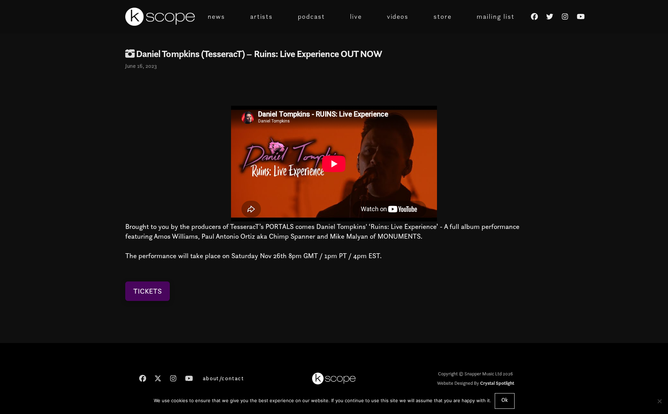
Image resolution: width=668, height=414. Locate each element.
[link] (341, 226)
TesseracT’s (247, 226)
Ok (504, 400)
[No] (659, 401)
